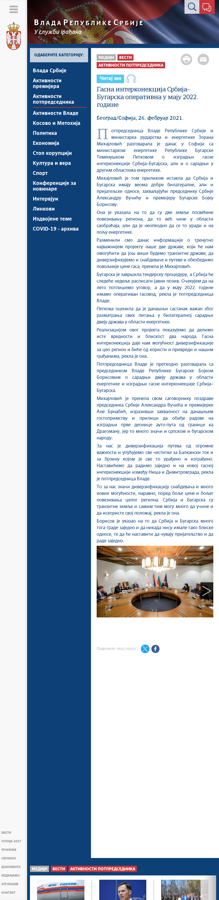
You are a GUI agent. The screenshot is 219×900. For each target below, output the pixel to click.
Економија (46, 143)
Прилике (8, 849)
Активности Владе (55, 113)
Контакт (8, 892)
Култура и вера (52, 163)
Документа (11, 867)
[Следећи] (206, 591)
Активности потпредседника (53, 99)
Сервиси (8, 858)
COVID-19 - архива (56, 229)
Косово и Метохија (56, 123)
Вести (6, 832)
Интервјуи (45, 199)
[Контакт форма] (207, 8)
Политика (45, 133)
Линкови (44, 209)
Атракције (9, 884)
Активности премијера (47, 83)
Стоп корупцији (52, 153)
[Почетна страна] (14, 36)
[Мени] (14, 9)
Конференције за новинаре (54, 186)
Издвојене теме (52, 219)
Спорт (40, 173)
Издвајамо (10, 875)
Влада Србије (49, 70)
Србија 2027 (11, 841)
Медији (106, 58)
